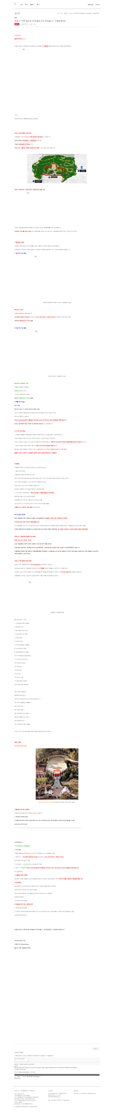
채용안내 (31, 1090)
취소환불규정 (24, 1090)
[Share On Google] (31, 1076)
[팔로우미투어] (15, 3)
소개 (21, 4)
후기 (38, 4)
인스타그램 (37, 1090)
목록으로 (95, 1048)
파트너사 (16, 1090)
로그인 (98, 4)
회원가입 (90, 4)
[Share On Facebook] (27, 1076)
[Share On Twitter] (29, 1076)
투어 (26, 4)
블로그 (32, 4)
